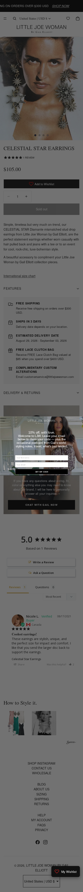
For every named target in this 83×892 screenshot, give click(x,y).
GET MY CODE (41, 471)
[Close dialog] (81, 418)
